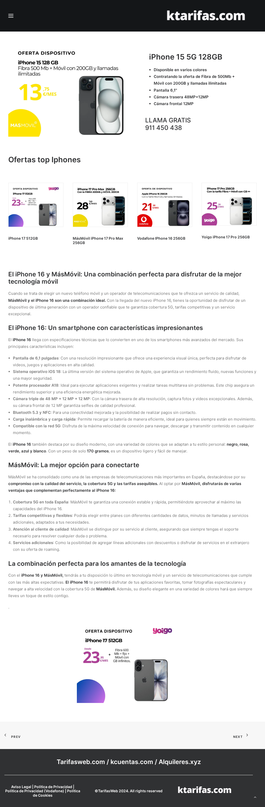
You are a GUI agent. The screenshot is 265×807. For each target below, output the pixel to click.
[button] (36, 205)
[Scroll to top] (255, 796)
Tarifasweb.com (81, 762)
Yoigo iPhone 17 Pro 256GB (226, 237)
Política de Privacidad (53, 786)
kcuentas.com (132, 762)
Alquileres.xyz (180, 762)
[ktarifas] (206, 15)
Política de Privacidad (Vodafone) (34, 791)
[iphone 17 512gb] (128, 661)
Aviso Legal (21, 786)
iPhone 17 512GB (23, 238)
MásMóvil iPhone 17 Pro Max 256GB (98, 240)
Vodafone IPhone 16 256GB (161, 238)
